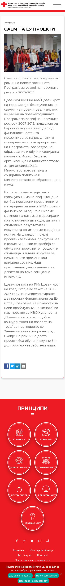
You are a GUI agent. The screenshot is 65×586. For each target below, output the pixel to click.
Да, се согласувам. (20, 575)
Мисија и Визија (42, 550)
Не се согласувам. (46, 575)
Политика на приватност (33, 580)
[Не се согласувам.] (60, 574)
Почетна (18, 550)
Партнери (24, 555)
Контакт (42, 555)
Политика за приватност (32, 560)
